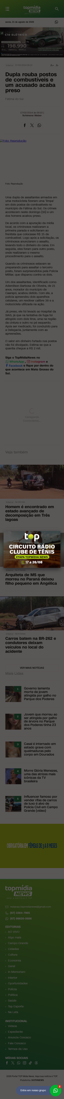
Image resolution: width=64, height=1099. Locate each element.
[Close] (60, 531)
